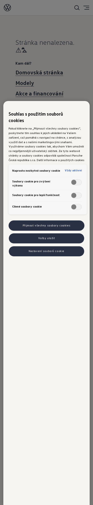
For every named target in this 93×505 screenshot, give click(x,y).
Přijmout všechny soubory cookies (46, 225)
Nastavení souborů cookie (46, 251)
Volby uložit (46, 238)
